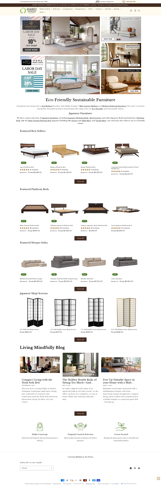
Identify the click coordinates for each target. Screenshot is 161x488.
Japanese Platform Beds (78, 118)
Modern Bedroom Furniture (114, 106)
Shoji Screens (95, 118)
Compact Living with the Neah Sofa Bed (37, 381)
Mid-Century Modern (88, 106)
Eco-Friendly (97, 109)
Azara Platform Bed (27, 167)
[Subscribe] (51, 468)
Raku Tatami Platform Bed (39, 121)
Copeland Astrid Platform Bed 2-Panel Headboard (124, 168)
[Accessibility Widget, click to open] (158, 478)
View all (80, 181)
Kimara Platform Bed (57, 167)
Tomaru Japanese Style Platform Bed (94, 225)
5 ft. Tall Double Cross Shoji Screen (63, 329)
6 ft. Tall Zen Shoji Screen (29, 329)
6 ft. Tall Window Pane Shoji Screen (124, 329)
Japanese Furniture (50, 118)
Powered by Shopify (45, 483)
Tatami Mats (101, 121)
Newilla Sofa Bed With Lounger (31, 279)
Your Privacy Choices (129, 483)
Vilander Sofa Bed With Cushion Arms (64, 279)
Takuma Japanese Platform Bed (61, 225)
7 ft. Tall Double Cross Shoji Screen (93, 329)
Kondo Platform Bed (88, 167)
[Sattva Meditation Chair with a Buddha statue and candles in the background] (121, 81)
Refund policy (57, 483)
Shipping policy (90, 483)
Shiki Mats (86, 121)
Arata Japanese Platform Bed (121, 225)
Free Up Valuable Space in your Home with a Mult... (119, 381)
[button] (139, 11)
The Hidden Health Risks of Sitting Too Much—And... (79, 381)
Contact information (103, 483)
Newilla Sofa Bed (87, 279)
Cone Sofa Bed (116, 279)
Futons (75, 121)
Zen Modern (47, 106)
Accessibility (115, 483)
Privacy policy (67, 483)
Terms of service (79, 483)
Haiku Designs (34, 483)
